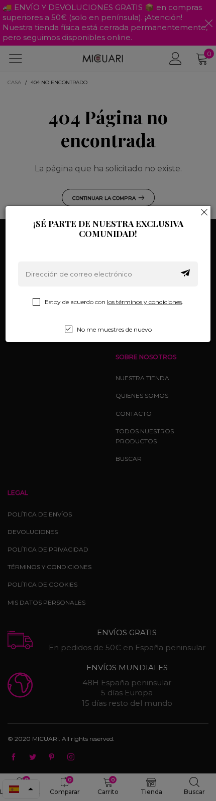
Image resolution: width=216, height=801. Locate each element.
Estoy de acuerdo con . (114, 302)
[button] (185, 274)
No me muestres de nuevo (114, 329)
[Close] (204, 212)
